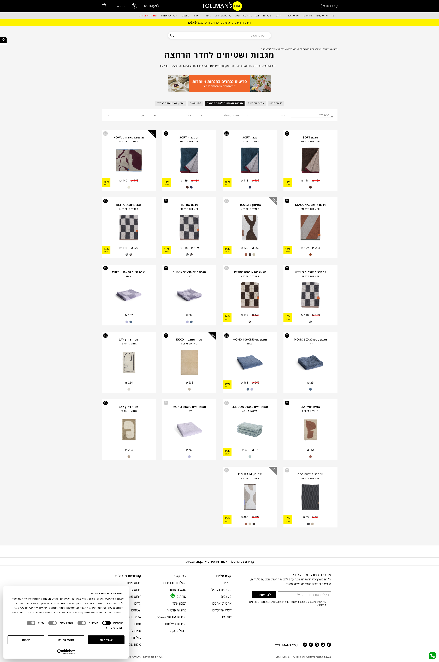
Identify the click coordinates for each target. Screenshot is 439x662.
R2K (160, 656)
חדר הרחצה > (290, 49)
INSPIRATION (169, 15)
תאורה (196, 15)
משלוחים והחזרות (174, 582)
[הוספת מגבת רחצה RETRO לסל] (105, 201)
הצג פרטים (116, 627)
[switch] (82, 623)
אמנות (208, 15)
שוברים (227, 617)
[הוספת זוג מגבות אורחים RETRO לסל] (287, 268)
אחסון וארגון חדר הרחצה (171, 103)
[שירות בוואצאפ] (432, 655)
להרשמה (264, 594)
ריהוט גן (308, 15)
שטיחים (267, 15)
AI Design (328, 5)
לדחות (26, 639)
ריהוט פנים (322, 15)
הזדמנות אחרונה (147, 15)
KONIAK (136, 656)
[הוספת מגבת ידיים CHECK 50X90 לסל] (105, 268)
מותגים (185, 15)
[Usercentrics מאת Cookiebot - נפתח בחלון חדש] (66, 651)
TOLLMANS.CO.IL (287, 645)
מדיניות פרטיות (176, 610)
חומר (189, 115)
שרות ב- (180, 596)
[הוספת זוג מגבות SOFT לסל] (166, 133)
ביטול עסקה (178, 630)
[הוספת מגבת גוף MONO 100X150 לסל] (226, 335)
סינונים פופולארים (230, 115)
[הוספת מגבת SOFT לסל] (287, 133)
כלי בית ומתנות (223, 15)
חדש (335, 15)
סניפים (227, 582)
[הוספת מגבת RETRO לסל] (166, 201)
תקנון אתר (179, 603)
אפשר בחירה (66, 639)
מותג (143, 115)
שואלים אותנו (177, 589)
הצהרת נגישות (283, 656)
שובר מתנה (119, 6)
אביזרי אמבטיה (256, 103)
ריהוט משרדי (292, 15)
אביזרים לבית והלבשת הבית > (308, 49)
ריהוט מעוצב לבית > (329, 49)
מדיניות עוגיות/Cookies (170, 617)
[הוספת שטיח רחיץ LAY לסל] (105, 335)
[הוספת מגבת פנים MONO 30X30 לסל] (287, 335)
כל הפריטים (275, 103)
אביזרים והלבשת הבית (247, 15)
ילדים (278, 15)
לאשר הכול (106, 639)
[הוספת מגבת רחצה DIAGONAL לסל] (287, 201)
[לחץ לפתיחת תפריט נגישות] (3, 41)
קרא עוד (163, 66)
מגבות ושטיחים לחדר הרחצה (225, 103)
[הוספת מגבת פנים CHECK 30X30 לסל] (166, 268)
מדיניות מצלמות (175, 624)
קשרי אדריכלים (222, 610)
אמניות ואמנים (222, 603)
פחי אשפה (195, 103)
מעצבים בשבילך (221, 589)
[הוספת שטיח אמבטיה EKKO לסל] (166, 335)
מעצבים (226, 596)
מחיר (282, 115)
